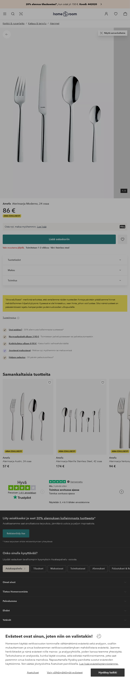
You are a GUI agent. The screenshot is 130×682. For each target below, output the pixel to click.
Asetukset (33, 672)
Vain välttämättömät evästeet (65, 672)
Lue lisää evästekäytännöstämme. (98, 663)
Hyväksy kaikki (108, 672)
